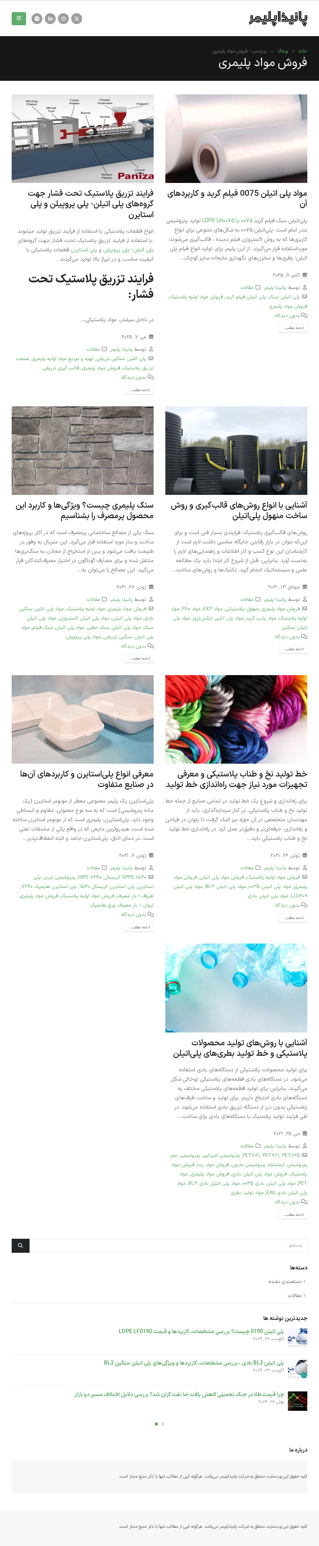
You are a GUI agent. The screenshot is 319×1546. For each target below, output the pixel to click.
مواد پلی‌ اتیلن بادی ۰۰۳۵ (269, 1183)
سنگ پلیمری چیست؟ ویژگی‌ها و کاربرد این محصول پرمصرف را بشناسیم (85, 511)
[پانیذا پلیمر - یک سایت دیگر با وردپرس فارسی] (278, 18)
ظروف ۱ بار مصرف (135, 896)
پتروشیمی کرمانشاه (287, 1164)
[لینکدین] (50, 18)
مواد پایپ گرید (261, 618)
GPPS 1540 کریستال (125, 877)
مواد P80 (191, 609)
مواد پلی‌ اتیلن (127, 618)
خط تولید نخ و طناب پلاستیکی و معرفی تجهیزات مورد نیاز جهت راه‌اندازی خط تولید (236, 779)
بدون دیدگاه (287, 315)
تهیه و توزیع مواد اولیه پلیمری (62, 358)
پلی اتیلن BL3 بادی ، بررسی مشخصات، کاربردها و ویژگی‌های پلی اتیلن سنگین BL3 (194, 1363)
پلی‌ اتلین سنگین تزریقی (121, 358)
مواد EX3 (213, 609)
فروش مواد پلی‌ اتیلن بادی (259, 1174)
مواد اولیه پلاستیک (86, 609)
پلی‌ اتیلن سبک (284, 297)
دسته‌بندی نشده (285, 1282)
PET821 (271, 1155)
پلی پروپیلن (116, 250)
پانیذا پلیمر (275, 287)
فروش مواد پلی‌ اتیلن (222, 877)
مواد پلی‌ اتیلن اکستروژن (84, 618)
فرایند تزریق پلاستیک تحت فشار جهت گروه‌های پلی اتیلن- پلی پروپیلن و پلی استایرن (91, 204)
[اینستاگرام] (63, 18)
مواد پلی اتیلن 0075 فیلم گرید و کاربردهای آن (237, 199)
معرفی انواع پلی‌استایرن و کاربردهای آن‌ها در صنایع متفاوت (87, 779)
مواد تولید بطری (247, 1192)
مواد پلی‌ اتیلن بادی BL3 (214, 1183)
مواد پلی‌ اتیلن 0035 (270, 886)
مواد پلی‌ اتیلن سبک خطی (114, 627)
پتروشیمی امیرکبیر (221, 1155)
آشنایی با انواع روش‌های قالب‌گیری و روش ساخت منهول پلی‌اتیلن (239, 511)
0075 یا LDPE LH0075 (227, 221)
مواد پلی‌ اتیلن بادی (268, 896)
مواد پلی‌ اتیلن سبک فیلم (58, 627)
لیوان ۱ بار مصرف (136, 905)
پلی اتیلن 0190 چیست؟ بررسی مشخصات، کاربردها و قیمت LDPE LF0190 (201, 1332)
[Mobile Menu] (19, 18)
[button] (163, 1424)
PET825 (291, 1155)
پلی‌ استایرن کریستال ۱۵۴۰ (107, 886)
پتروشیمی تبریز (59, 877)
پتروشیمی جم (185, 1155)
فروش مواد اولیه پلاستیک (196, 297)
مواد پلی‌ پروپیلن (83, 637)
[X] (76, 18)
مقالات (247, 287)
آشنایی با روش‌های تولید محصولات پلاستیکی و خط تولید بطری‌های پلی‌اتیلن (240, 1048)
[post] (297, 1338)
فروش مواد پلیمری (288, 306)
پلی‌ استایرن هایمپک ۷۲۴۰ (49, 886)
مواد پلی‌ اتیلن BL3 (225, 886)
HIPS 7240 (90, 877)
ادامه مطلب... (293, 328)
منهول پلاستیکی (242, 609)
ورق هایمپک (103, 905)
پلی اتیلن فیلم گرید (246, 297)
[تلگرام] (37, 18)
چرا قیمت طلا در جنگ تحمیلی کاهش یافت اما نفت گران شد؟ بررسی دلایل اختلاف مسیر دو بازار (179, 1395)
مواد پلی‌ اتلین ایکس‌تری (218, 618)
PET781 (251, 1155)
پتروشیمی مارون (248, 1164)
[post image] (236, 138)
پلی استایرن (84, 250)
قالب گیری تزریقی (60, 368)
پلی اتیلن (143, 250)
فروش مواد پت (213, 1164)
